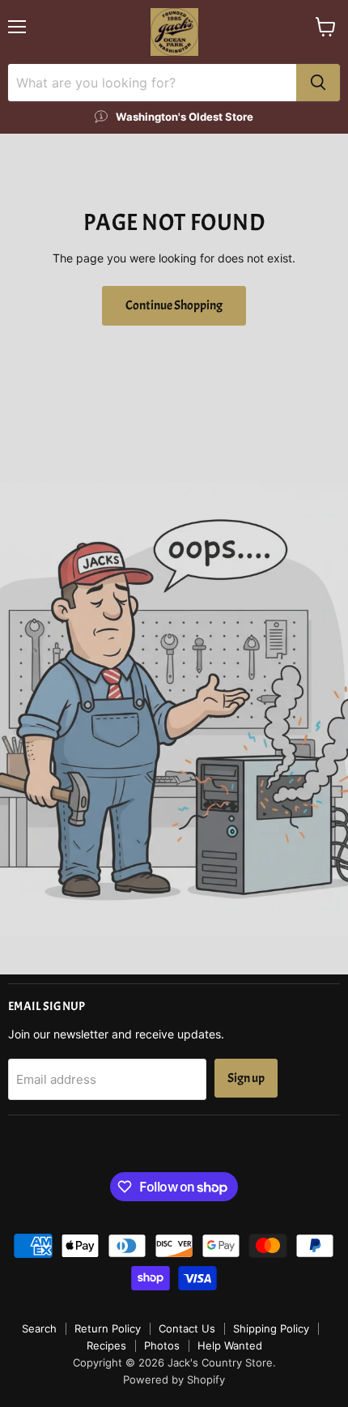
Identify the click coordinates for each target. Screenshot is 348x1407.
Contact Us (187, 1328)
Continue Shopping (174, 305)
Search (39, 1328)
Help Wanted (229, 1345)
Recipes (106, 1345)
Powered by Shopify (174, 1379)
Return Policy (107, 1328)
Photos (162, 1345)
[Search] (318, 82)
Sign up (246, 1078)
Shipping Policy (271, 1328)
